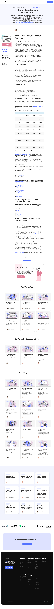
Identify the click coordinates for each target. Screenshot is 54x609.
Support (21, 580)
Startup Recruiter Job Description (42, 476)
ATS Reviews (37, 584)
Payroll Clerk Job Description (11, 491)
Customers (24, 1)
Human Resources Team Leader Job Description (11, 321)
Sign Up (49, 1)
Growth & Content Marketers (36, 567)
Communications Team (30, 581)
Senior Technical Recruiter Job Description (27, 450)
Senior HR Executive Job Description (27, 303)
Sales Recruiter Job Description (10, 476)
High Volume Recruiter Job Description (11, 410)
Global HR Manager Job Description (26, 321)
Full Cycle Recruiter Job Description (42, 389)
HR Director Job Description (26, 491)
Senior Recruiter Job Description (10, 450)
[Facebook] (24, 260)
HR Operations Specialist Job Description (11, 355)
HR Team (28, 7)
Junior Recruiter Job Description (42, 410)
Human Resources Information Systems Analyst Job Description (42, 492)
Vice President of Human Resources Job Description (26, 507)
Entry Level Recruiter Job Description (11, 389)
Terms (47, 601)
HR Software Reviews (37, 586)
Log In (44, 1)
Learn (21, 1)
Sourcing (32, 1)
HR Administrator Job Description (10, 303)
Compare (44, 558)
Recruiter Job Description (27, 429)
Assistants (29, 562)
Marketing (29, 563)
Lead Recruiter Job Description (10, 430)
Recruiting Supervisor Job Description (43, 321)
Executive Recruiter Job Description (27, 389)
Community (23, 574)
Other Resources (37, 575)
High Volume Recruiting (37, 588)
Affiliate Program (23, 576)
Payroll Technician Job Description (11, 506)
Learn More (7, 44)
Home (14, 7)
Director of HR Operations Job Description (43, 355)
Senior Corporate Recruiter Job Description (43, 450)
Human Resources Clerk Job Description (42, 507)
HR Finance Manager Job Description (43, 303)
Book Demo (38, 1)
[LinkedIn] (28, 260)
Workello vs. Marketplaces (44, 563)
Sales (28, 567)
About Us (21, 568)
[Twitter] (26, 260)
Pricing (35, 1)
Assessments (31, 558)
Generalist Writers (36, 561)
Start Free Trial (27, 543)
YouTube (21, 577)
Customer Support (29, 565)
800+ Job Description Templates (21, 7)
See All (36, 590)
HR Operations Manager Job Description (27, 355)
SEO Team (29, 579)
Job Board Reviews (36, 580)
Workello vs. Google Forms (44, 561)
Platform (22, 558)
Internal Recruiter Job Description (26, 410)
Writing (29, 560)
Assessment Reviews (37, 583)
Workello (6, 561)
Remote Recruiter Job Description (42, 430)
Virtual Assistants (36, 565)
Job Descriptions (31, 575)
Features (28, 1)
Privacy (44, 601)
